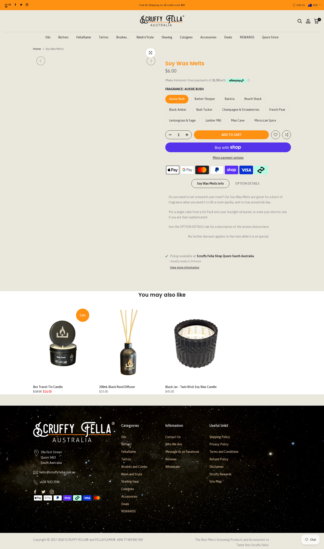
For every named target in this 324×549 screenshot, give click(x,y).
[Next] (151, 60)
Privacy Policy (219, 444)
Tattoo (103, 37)
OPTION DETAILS (247, 183)
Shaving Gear (130, 481)
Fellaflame (83, 37)
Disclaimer (216, 466)
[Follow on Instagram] (52, 492)
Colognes (186, 37)
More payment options (228, 157)
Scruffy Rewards (220, 474)
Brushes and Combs (134, 466)
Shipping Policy (219, 437)
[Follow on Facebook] (35, 492)
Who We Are (173, 444)
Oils (47, 37)
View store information (184, 267)
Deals (228, 37)
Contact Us (173, 437)
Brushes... (122, 37)
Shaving (167, 37)
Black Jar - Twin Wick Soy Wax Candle (191, 387)
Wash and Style (131, 474)
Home (37, 48)
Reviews (171, 459)
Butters (63, 37)
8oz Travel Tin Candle (48, 387)
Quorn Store (270, 37)
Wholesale (172, 466)
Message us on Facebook (182, 451)
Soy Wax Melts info (210, 183)
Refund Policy (218, 459)
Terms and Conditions (223, 451)
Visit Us (300, 5)
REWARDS (247, 37)
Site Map (215, 481)
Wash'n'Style (145, 37)
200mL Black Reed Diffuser (117, 387)
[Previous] (40, 60)
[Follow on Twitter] (43, 492)
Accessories (208, 37)
